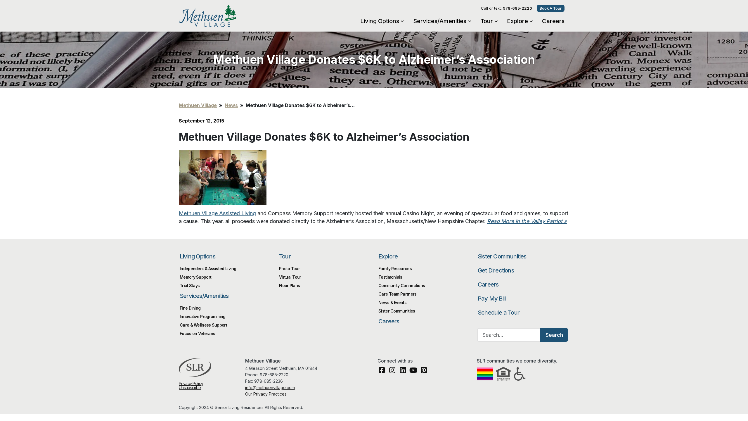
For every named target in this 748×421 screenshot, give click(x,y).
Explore (517, 21)
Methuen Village (226, 16)
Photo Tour (289, 268)
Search (554, 335)
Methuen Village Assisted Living (217, 213)
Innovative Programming (203, 316)
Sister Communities (502, 256)
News (231, 105)
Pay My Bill (492, 298)
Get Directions (496, 270)
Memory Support (195, 277)
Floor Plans (289, 285)
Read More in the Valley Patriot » (527, 221)
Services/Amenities (439, 21)
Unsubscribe (190, 387)
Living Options (379, 21)
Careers (553, 21)
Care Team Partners (397, 293)
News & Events (392, 302)
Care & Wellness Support (203, 324)
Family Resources (395, 268)
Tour (486, 21)
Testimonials (390, 277)
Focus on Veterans (197, 333)
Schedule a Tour (499, 312)
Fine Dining (190, 308)
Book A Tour (551, 8)
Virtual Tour (290, 277)
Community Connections (401, 285)
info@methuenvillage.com (270, 387)
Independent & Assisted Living (208, 268)
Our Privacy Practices (266, 393)
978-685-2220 (517, 8)
